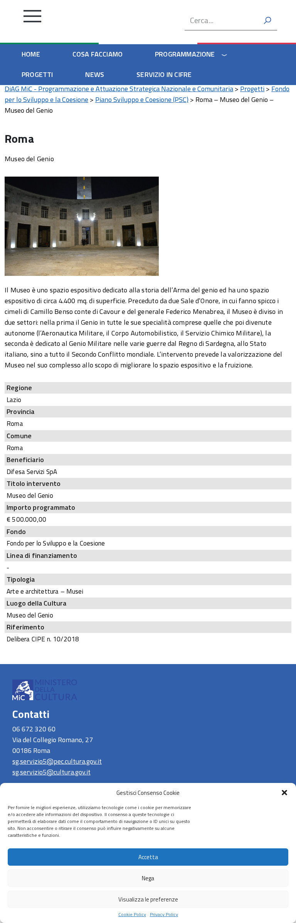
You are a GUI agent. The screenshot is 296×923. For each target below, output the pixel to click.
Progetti (37, 74)
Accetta (148, 857)
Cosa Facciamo (97, 54)
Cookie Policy (132, 914)
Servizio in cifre (164, 74)
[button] (284, 792)
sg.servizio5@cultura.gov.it (51, 772)
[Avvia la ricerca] (267, 20)
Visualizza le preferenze (148, 899)
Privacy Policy (164, 914)
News (94, 74)
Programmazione (185, 54)
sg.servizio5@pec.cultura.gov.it (57, 761)
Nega (148, 878)
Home (31, 54)
